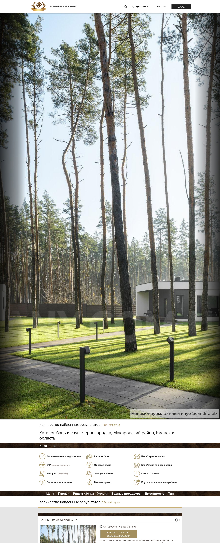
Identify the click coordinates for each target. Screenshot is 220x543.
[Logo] (38, 6)
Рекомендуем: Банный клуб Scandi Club (174, 413)
